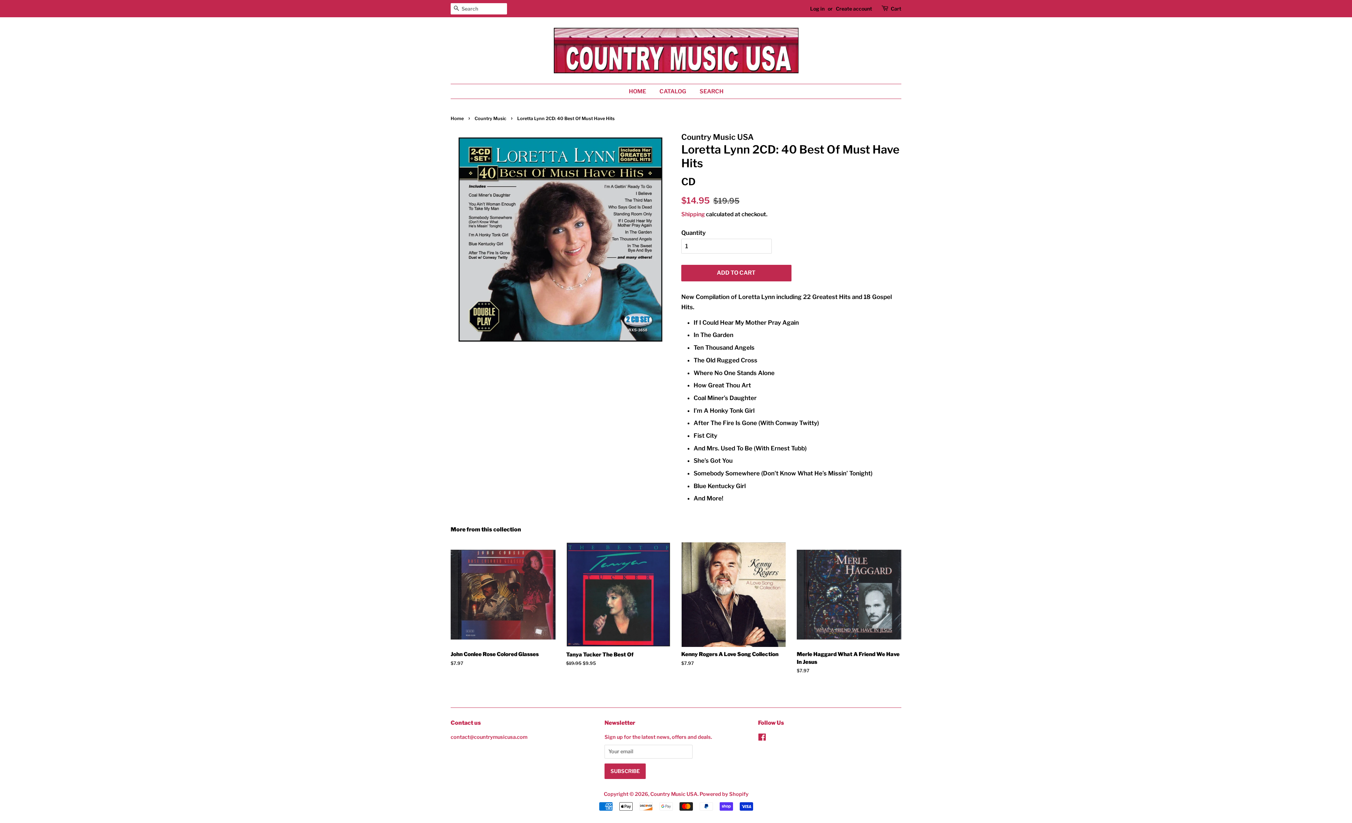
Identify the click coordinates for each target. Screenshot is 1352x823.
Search (712, 91)
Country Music (490, 118)
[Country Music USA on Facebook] (762, 738)
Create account (854, 9)
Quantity (693, 232)
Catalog (672, 91)
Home (637, 91)
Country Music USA (673, 794)
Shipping (693, 214)
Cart (896, 9)
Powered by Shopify (724, 794)
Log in (817, 9)
